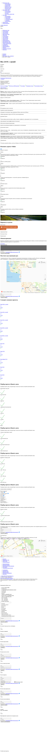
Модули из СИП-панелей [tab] (14, 85)
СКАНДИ (4, 592)
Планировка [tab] (2, 78)
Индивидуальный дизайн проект (8, 616)
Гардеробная (3, 499)
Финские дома (8, 7)
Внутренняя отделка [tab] (39, 85)
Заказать (2, 670)
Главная (4, 53)
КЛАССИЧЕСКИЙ (5, 587)
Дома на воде (5, 22)
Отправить (3, 637)
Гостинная (2, 496)
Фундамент (5, 567)
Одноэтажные (8, 3)
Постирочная (3, 501)
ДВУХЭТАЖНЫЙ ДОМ (6, 596)
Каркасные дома (6, 2)
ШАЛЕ (3, 593)
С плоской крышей (8, 19)
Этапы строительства (7, 43)
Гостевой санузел (3, 493)
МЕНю (1, 26)
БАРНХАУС (4, 588)
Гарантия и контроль (7, 48)
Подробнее (2, 243)
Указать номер (3, 219)
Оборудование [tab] (3, 87)
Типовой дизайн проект (6, 614)
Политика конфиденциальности (6, 578)
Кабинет (2, 500)
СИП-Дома (5, 561)
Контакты (5, 49)
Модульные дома (6, 34)
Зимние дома (7, 5)
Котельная (2, 494)
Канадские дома (8, 6)
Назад (5, 538)
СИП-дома (5, 35)
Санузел (2, 492)
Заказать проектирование (5, 721)
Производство (5, 45)
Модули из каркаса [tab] (4, 85)
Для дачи (7, 13)
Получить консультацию (5, 253)
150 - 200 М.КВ (5, 600)
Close (1, 28)
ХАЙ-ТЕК (4, 591)
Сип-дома (5, 15)
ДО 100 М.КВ (4, 597)
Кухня (1, 495)
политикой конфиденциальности (12, 252)
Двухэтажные (7, 4)
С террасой (7, 20)
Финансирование (6, 46)
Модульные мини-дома (9, 14)
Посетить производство (5, 694)
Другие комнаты (3, 502)
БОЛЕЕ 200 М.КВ (5, 601)
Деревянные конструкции (8, 568)
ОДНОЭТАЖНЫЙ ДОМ (6, 594)
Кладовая (2, 498)
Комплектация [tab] (8, 78)
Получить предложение (5, 73)
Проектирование (6, 23)
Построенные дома (6, 41)
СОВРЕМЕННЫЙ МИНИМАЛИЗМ (9, 589)
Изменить (2, 84)
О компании (5, 44)
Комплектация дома (7, 42)
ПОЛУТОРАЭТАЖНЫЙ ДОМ (8, 595)
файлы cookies (9, 579)
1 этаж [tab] (2, 79)
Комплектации (6, 572)
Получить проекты (4, 533)
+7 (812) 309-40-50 (4, 25)
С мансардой (7, 18)
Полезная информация (7, 573)
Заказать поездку (4, 297)
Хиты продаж (7, 21)
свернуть (4, 229)
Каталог (4, 54)
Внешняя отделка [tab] (29, 85)
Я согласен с (9, 252)
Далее (2, 538)
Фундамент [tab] (23, 85)
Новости (4, 47)
